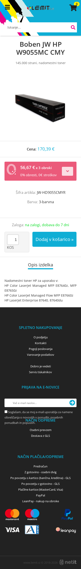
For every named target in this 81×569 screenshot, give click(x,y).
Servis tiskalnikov (40, 372)
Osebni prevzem (41, 430)
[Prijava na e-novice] (72, 403)
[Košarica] (72, 8)
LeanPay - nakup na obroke (40, 501)
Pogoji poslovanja (40, 349)
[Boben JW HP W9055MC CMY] (40, 107)
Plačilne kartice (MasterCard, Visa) (40, 489)
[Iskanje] (73, 28)
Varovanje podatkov (40, 355)
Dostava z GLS (40, 436)
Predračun (40, 466)
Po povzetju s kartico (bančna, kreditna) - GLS (40, 478)
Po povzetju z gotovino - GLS (40, 484)
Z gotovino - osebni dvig (40, 472)
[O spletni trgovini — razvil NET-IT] (67, 562)
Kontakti (40, 343)
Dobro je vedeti (40, 366)
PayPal (40, 495)
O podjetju (41, 337)
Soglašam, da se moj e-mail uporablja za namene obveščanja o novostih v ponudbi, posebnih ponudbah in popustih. (38, 417)
